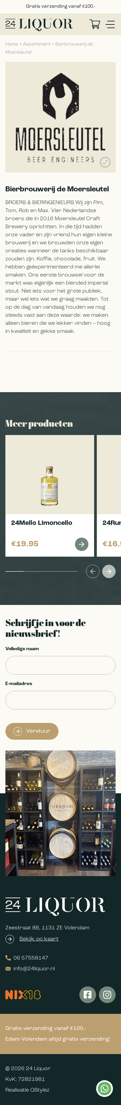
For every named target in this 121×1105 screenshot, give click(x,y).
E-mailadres (18, 683)
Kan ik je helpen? (104, 1088)
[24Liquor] (39, 25)
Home (11, 44)
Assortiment (37, 44)
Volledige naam (22, 649)
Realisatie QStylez (27, 1090)
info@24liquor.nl (34, 969)
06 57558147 (30, 958)
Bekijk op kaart (38, 939)
